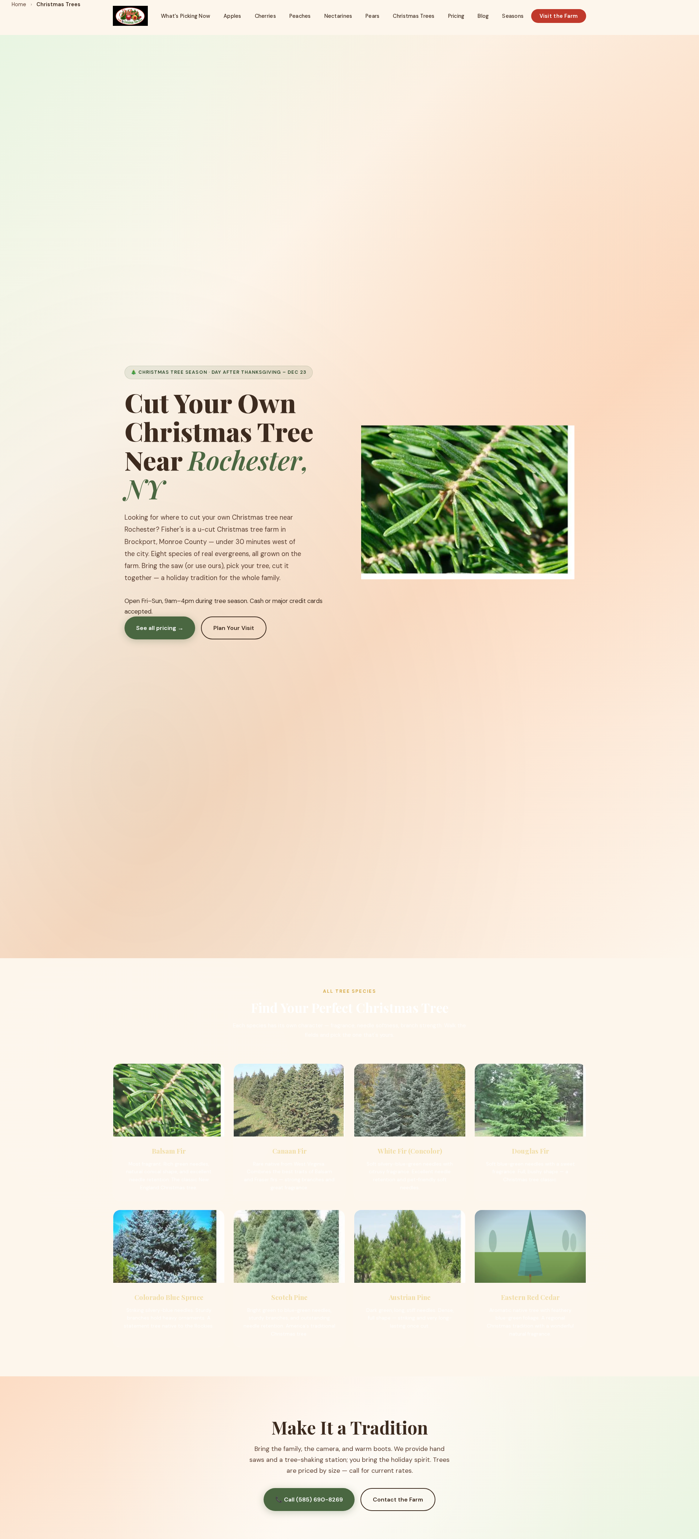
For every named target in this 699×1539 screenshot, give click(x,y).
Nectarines (338, 16)
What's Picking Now (185, 16)
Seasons (513, 16)
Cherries (265, 16)
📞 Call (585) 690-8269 (309, 1499)
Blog (483, 16)
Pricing (456, 16)
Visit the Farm (559, 16)
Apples (232, 16)
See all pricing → (159, 628)
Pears (372, 16)
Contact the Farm (398, 1499)
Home (19, 4)
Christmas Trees (413, 16)
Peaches (300, 16)
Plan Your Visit (233, 628)
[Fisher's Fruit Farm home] (130, 16)
